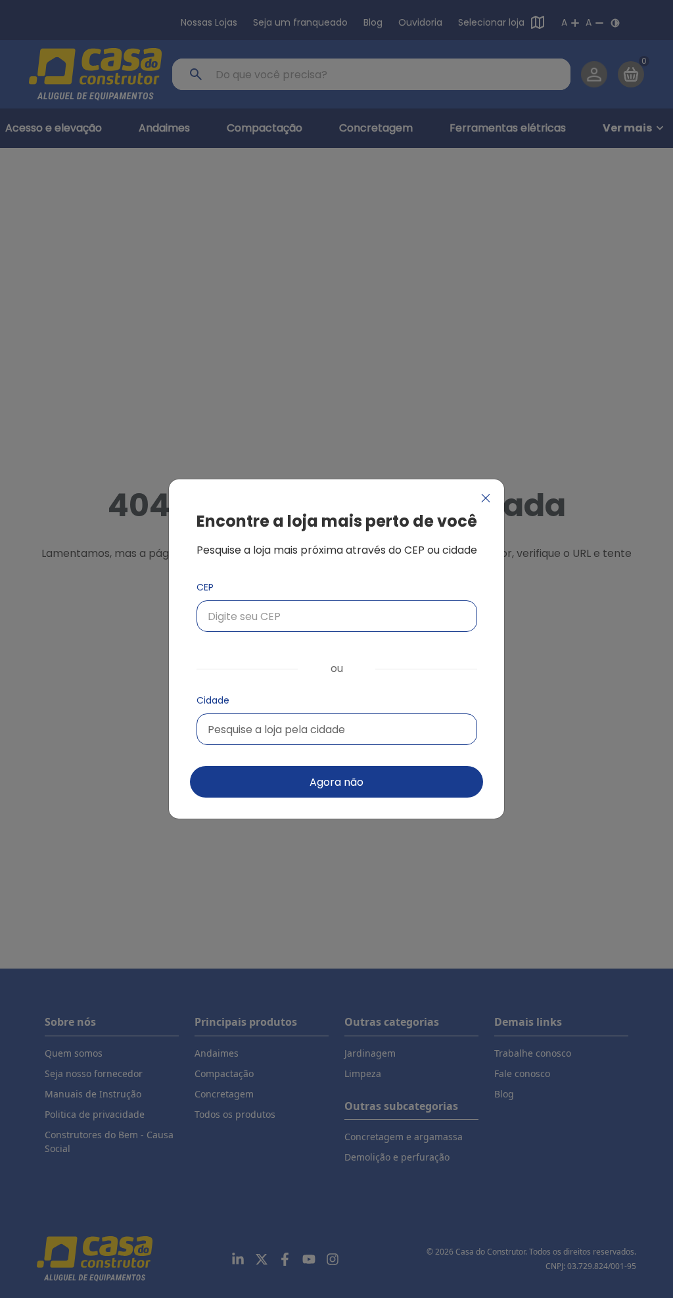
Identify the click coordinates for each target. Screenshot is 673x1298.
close (486, 498)
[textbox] (276, 729)
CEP (205, 587)
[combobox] (337, 729)
